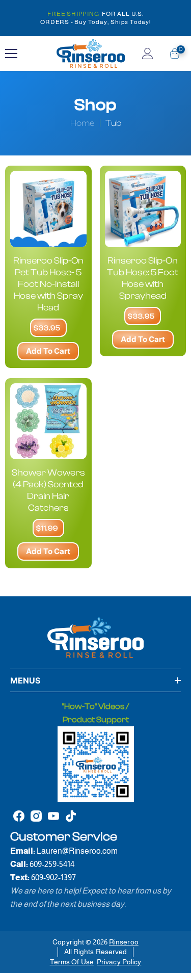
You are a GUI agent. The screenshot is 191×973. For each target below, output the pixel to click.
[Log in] (147, 53)
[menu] (11, 53)
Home (82, 123)
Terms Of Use (72, 962)
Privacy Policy (119, 962)
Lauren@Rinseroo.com (77, 851)
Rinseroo (124, 942)
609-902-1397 (53, 877)
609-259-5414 (52, 864)
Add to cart (48, 351)
